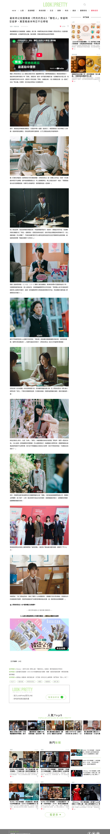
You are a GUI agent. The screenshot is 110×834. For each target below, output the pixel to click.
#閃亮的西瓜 (30, 681)
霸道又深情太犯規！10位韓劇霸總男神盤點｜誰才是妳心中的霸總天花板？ (18, 733)
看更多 (54, 814)
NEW (14, 10)
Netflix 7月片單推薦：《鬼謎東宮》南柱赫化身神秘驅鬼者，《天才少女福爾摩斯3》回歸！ (24, 803)
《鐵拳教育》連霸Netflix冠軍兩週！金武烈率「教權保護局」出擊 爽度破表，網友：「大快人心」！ (36, 733)
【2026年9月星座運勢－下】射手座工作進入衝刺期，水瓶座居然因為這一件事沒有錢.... (86, 43)
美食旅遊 (42, 10)
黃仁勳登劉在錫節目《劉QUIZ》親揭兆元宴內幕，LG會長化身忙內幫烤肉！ (55, 733)
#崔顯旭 (47, 681)
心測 (22, 10)
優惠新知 (83, 10)
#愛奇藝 (20, 681)
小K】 (20, 661)
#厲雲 (40, 681)
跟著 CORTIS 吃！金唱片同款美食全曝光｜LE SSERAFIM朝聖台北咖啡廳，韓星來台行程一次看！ (74, 733)
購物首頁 (94, 10)
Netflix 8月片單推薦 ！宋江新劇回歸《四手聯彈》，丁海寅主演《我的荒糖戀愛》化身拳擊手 (24, 770)
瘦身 (74, 10)
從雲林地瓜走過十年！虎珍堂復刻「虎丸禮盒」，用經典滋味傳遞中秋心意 (86, 75)
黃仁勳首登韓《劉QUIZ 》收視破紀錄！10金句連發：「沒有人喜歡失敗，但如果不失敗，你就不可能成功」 (92, 733)
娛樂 (59, 10)
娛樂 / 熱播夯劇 (14, 26)
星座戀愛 (31, 10)
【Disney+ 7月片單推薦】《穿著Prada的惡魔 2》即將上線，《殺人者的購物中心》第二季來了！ (86, 803)
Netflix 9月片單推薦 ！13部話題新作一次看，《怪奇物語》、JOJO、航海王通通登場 (55, 802)
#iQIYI (13, 681)
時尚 (66, 10)
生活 (51, 10)
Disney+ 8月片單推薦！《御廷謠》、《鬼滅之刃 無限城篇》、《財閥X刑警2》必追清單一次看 (55, 770)
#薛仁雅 (56, 681)
